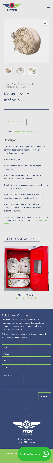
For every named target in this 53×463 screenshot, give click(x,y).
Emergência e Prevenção (23, 84)
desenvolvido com (13, 453)
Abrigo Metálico (26, 295)
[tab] (10, 140)
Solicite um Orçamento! (30, 454)
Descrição (10, 140)
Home (6, 84)
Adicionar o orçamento (15, 122)
